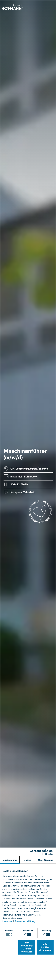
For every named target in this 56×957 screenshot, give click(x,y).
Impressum (7, 921)
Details (27, 859)
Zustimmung (10, 859)
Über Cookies (45, 859)
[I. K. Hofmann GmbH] (12, 7)
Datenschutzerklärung (25, 921)
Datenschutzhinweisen (12, 917)
